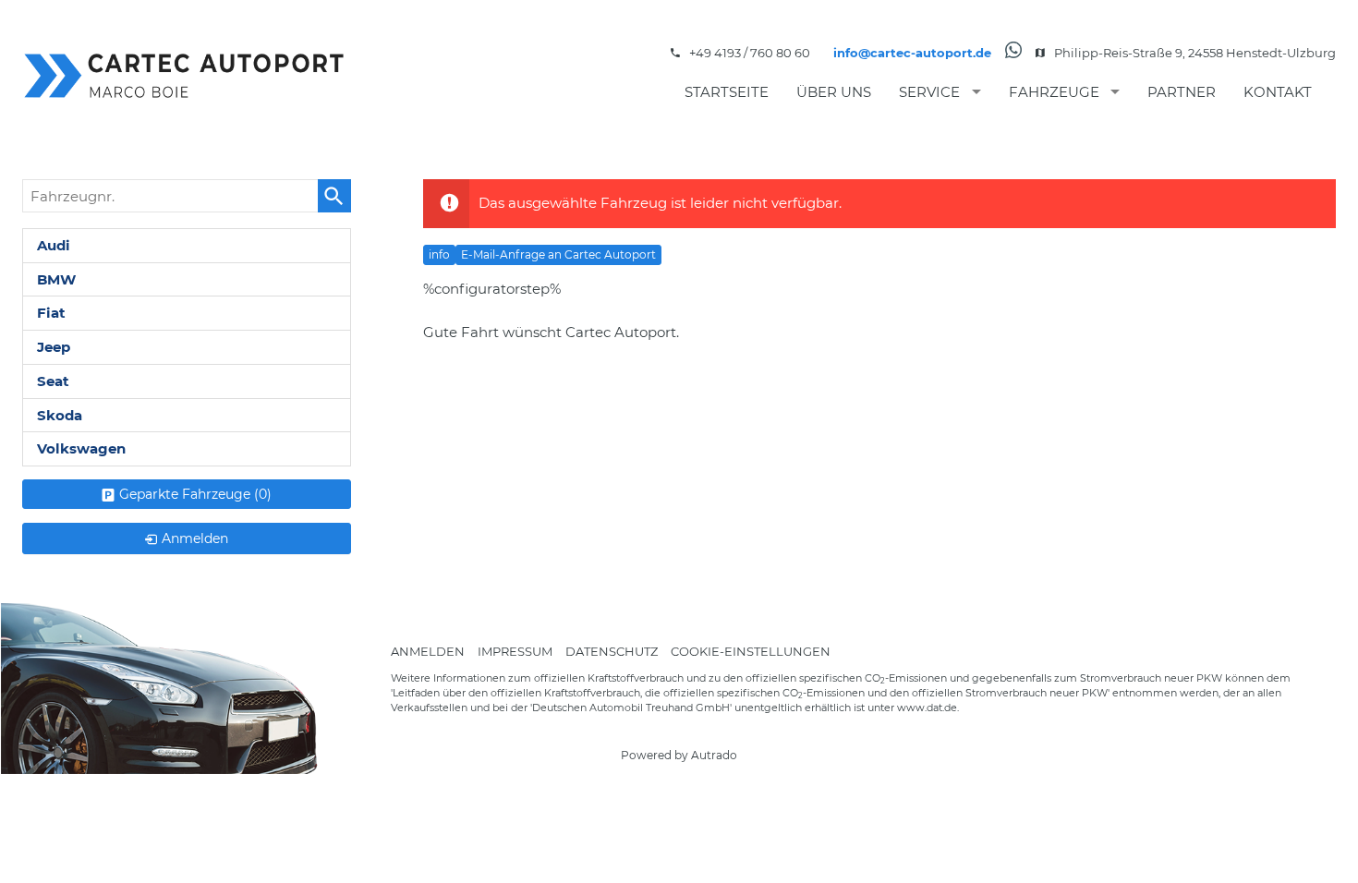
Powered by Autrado (679, 755)
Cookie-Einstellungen (751, 651)
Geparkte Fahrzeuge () (195, 494)
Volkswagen (81, 448)
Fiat (51, 312)
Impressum (515, 651)
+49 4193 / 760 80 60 (749, 52)
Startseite (727, 92)
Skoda (59, 415)
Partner (1181, 92)
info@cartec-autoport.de (912, 52)
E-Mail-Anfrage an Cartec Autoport (558, 254)
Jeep (53, 347)
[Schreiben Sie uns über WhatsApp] (1013, 53)
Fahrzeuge (1054, 92)
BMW (56, 279)
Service (929, 92)
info (439, 254)
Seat (53, 381)
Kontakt (1277, 92)
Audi (53, 245)
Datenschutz (611, 651)
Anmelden (428, 651)
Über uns (833, 92)
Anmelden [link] (195, 538)
